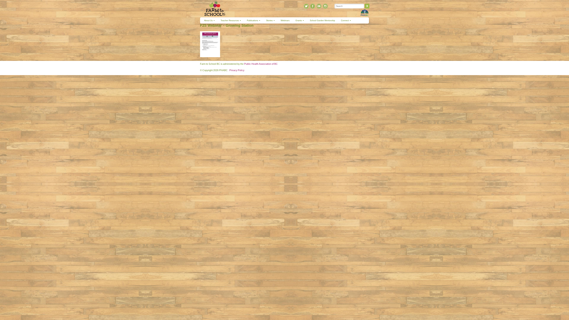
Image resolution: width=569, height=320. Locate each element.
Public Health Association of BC (261, 64)
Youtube (319, 6)
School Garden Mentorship (322, 20)
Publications (253, 20)
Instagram (325, 6)
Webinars (285, 20)
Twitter (306, 6)
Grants (298, 20)
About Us (208, 20)
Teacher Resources (230, 20)
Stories (269, 20)
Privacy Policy (236, 70)
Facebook (312, 6)
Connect (345, 20)
